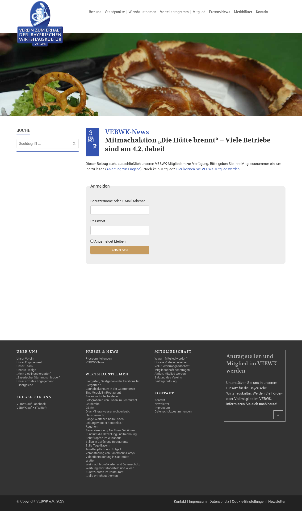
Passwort (97, 221)
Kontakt (180, 501)
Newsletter (276, 501)
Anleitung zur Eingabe (123, 169)
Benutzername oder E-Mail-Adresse (118, 201)
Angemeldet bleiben (110, 241)
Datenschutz (219, 501)
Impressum (198, 501)
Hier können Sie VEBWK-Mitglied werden (207, 169)
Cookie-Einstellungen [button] (248, 501)
